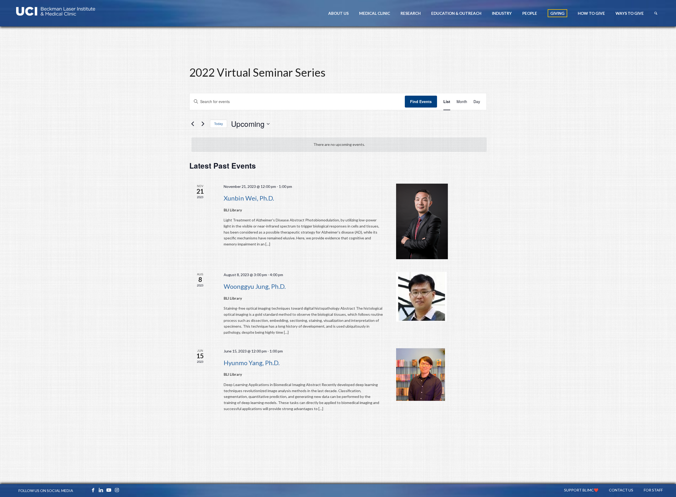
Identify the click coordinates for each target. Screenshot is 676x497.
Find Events (421, 101)
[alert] (339, 144)
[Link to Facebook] (93, 490)
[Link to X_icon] (85, 490)
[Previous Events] (192, 124)
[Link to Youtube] (109, 490)
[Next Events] (203, 124)
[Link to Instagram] (117, 490)
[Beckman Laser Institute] (55, 13)
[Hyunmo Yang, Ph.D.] (441, 374)
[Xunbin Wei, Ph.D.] (441, 221)
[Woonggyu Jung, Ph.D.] (441, 297)
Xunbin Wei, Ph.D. (249, 198)
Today (218, 123)
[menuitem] (338, 13)
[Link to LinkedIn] (101, 490)
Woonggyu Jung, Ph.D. (255, 286)
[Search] (656, 13)
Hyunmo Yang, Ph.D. (252, 362)
